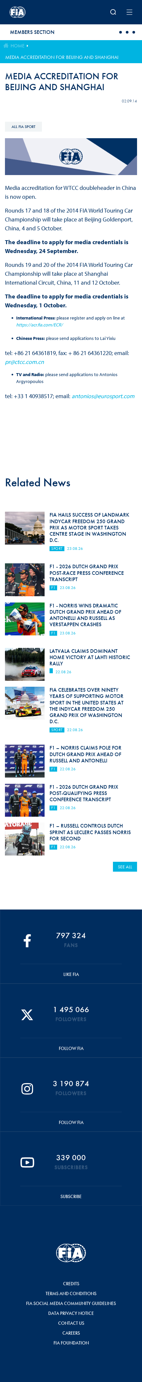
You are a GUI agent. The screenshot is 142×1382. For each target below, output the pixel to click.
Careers (71, 1333)
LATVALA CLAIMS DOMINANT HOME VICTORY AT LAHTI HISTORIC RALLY (90, 657)
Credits (71, 1284)
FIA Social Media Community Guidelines (71, 1303)
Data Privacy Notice (71, 1313)
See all (125, 867)
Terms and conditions (71, 1293)
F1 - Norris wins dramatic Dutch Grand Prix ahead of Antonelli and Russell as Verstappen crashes (85, 615)
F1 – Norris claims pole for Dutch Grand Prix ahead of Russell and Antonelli (86, 754)
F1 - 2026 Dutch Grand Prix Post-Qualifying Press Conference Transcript (84, 793)
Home (17, 45)
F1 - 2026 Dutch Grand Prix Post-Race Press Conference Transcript (87, 572)
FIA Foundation (71, 1343)
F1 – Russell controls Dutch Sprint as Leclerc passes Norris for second (90, 832)
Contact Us (71, 1323)
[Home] (32, 12)
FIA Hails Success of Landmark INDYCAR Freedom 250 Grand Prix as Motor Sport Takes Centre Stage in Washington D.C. (89, 527)
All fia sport (23, 126)
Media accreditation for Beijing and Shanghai (62, 57)
